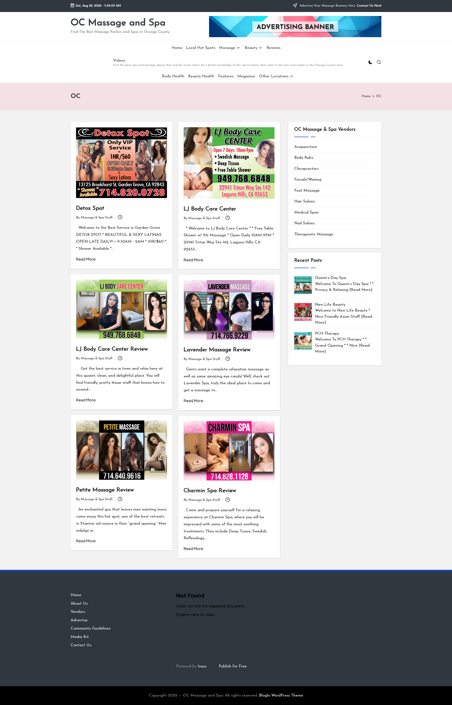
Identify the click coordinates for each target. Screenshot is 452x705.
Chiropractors (306, 169)
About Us (79, 604)
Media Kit (80, 637)
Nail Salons (304, 224)
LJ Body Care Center (210, 209)
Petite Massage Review (105, 490)
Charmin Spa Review (210, 491)
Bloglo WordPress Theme (281, 695)
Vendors (78, 612)
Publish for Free (233, 666)
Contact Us (81, 645)
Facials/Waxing (307, 180)
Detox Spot (90, 208)
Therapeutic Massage (313, 234)
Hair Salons (304, 202)
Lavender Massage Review (217, 350)
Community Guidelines (90, 628)
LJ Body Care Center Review (112, 349)
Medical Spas (306, 212)
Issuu (202, 666)
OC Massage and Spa (118, 23)
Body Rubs (303, 158)
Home (76, 595)
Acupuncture (305, 147)
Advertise (79, 620)
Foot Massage (307, 191)
